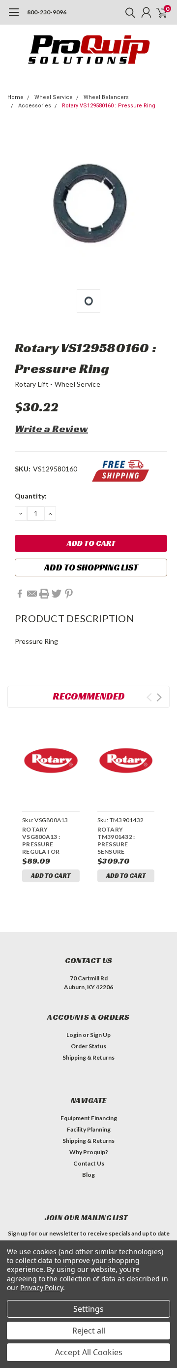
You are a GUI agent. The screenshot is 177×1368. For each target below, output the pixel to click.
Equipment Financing (88, 1118)
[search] (128, 12)
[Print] (44, 594)
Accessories (34, 105)
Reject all (88, 1330)
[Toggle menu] (13, 17)
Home (15, 97)
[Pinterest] (69, 594)
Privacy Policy (41, 1287)
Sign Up (100, 1034)
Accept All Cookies (88, 1352)
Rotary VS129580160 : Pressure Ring (108, 105)
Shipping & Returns (88, 1057)
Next (159, 697)
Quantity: (31, 496)
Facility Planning (89, 1129)
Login (74, 1034)
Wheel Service (53, 97)
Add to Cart (50, 875)
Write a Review (51, 428)
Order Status (88, 1046)
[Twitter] (56, 594)
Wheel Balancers (106, 97)
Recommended (89, 696)
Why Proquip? (88, 1152)
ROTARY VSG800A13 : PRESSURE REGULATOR (41, 840)
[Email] (32, 594)
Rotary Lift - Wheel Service (57, 384)
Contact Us (88, 1163)
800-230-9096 (46, 12)
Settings (88, 1308)
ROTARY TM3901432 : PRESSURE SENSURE (116, 840)
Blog (88, 1174)
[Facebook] (20, 594)
